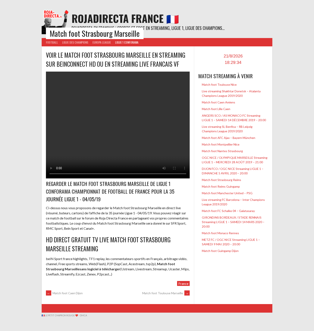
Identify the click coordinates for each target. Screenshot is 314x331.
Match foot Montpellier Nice (220, 144)
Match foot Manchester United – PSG (227, 193)
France (183, 283)
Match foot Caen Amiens (218, 102)
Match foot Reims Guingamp (221, 186)
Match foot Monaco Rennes (220, 233)
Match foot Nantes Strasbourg (222, 151)
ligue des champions (75, 42)
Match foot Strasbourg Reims (221, 180)
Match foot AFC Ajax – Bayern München (228, 138)
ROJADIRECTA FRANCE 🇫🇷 (125, 18)
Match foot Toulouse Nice (219, 84)
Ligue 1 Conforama (126, 42)
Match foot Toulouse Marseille (165, 293)
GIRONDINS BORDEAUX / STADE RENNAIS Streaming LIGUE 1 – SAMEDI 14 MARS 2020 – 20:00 (233, 222)
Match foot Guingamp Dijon (220, 251)
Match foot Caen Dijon (65, 293)
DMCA (83, 315)
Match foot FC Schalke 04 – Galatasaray (228, 211)
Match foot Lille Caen (216, 109)
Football (52, 42)
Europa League (101, 42)
